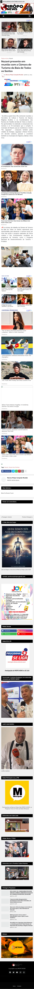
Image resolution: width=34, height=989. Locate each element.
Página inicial (4, 58)
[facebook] (10, 972)
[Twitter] (13, 471)
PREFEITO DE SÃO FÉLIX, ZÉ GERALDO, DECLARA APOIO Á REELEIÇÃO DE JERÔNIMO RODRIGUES (14, 2)
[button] (30, 2)
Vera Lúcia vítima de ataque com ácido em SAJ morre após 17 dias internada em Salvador (21, 908)
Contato (19, 986)
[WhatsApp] (16, 471)
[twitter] (13, 972)
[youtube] (17, 972)
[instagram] (20, 972)
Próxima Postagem (27, 517)
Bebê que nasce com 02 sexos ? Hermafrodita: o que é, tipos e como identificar (19, 916)
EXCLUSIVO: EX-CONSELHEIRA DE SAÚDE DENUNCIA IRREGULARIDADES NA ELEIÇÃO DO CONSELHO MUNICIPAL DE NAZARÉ (21, 893)
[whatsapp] (24, 972)
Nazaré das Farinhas (14, 467)
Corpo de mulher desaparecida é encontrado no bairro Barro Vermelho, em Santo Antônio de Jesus (20, 901)
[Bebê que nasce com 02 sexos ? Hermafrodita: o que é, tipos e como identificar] (5, 916)
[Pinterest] (19, 471)
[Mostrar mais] (25, 471)
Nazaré (11, 58)
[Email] (22, 471)
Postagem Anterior (7, 517)
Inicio (14, 986)
